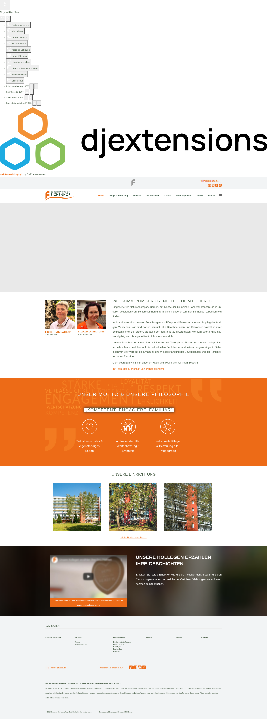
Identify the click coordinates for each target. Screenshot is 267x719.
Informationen (152, 195)
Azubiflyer (117, 651)
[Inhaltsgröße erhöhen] (36, 86)
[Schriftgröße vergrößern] (32, 92)
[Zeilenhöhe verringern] (26, 97)
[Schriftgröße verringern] (27, 92)
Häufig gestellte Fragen (122, 642)
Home (101, 195)
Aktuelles (136, 195)
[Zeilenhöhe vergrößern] (31, 97)
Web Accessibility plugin (11, 174)
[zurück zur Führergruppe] (133, 182)
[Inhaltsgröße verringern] (32, 86)
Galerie (167, 195)
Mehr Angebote (183, 195)
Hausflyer (117, 647)
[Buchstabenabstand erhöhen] (39, 103)
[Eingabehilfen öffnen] (5, 5)
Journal (77, 642)
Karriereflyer (118, 649)
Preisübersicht (118, 644)
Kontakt (211, 195)
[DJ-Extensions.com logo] (133, 169)
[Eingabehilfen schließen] (8, 19)
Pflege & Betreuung (118, 195)
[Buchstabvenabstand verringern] (34, 103)
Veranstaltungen (81, 644)
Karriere (199, 195)
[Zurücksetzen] (2, 19)
